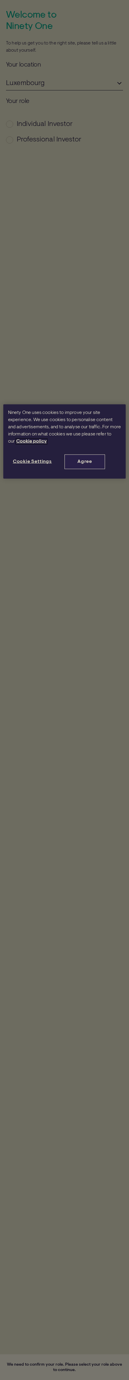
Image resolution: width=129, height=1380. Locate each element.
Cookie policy (31, 441)
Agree (84, 461)
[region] (64, 441)
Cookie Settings (32, 461)
